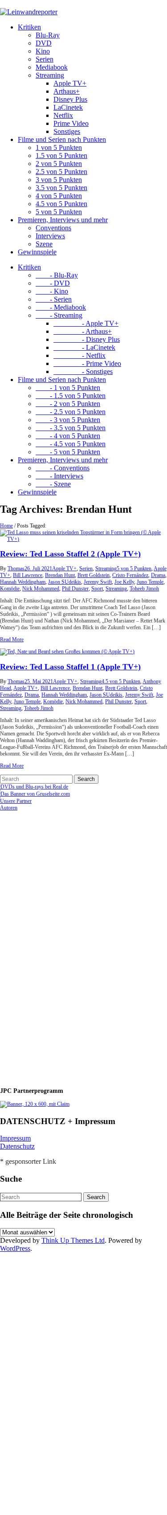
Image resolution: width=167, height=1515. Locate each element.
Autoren (8, 808)
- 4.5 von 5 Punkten (71, 444)
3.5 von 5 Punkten (61, 187)
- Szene (53, 484)
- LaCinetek (84, 347)
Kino (43, 51)
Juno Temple (150, 582)
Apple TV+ (69, 83)
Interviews (50, 236)
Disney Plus (70, 99)
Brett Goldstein (93, 575)
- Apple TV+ (85, 323)
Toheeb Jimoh (144, 588)
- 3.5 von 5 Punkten (71, 428)
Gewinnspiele (37, 252)
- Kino (52, 291)
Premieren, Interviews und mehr (63, 220)
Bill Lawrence (27, 575)
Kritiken (29, 27)
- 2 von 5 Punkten (68, 403)
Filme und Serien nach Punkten (62, 139)
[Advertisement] (58, 945)
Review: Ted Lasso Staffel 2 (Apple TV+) (70, 553)
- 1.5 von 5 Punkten (71, 395)
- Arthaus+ (82, 331)
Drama (158, 575)
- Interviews (59, 476)
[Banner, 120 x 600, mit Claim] (34, 1104)
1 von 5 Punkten (59, 147)
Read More (12, 639)
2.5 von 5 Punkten (61, 171)
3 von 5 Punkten (59, 179)
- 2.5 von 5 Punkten (71, 411)
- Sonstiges (83, 371)
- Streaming (59, 315)
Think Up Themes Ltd (73, 1240)
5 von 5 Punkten (59, 212)
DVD (44, 43)
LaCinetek (68, 107)
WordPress (15, 1248)
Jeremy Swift (98, 582)
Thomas (16, 568)
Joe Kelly (124, 582)
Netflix (63, 115)
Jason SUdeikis (64, 582)
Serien (44, 59)
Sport (97, 588)
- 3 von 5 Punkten (68, 419)
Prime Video (71, 123)
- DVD (53, 283)
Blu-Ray (48, 35)
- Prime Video (87, 363)
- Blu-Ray (57, 275)
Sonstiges (66, 131)
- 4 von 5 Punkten (68, 436)
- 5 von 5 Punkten (68, 452)
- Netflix (79, 355)
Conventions (53, 228)
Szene (44, 244)
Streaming (50, 75)
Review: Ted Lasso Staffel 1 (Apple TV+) (70, 666)
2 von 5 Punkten (59, 163)
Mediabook (52, 67)
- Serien (54, 299)
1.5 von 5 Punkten (61, 155)
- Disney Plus (86, 339)
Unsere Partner (16, 801)
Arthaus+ (66, 91)
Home (6, 526)
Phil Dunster (75, 588)
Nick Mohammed (40, 588)
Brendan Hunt (60, 575)
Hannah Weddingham (22, 582)
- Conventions (63, 468)
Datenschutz (17, 1146)
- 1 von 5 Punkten (68, 387)
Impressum (15, 1138)
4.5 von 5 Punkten (61, 204)
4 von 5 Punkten (59, 195)
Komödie (10, 588)
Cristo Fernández (130, 575)
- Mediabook (61, 307)
